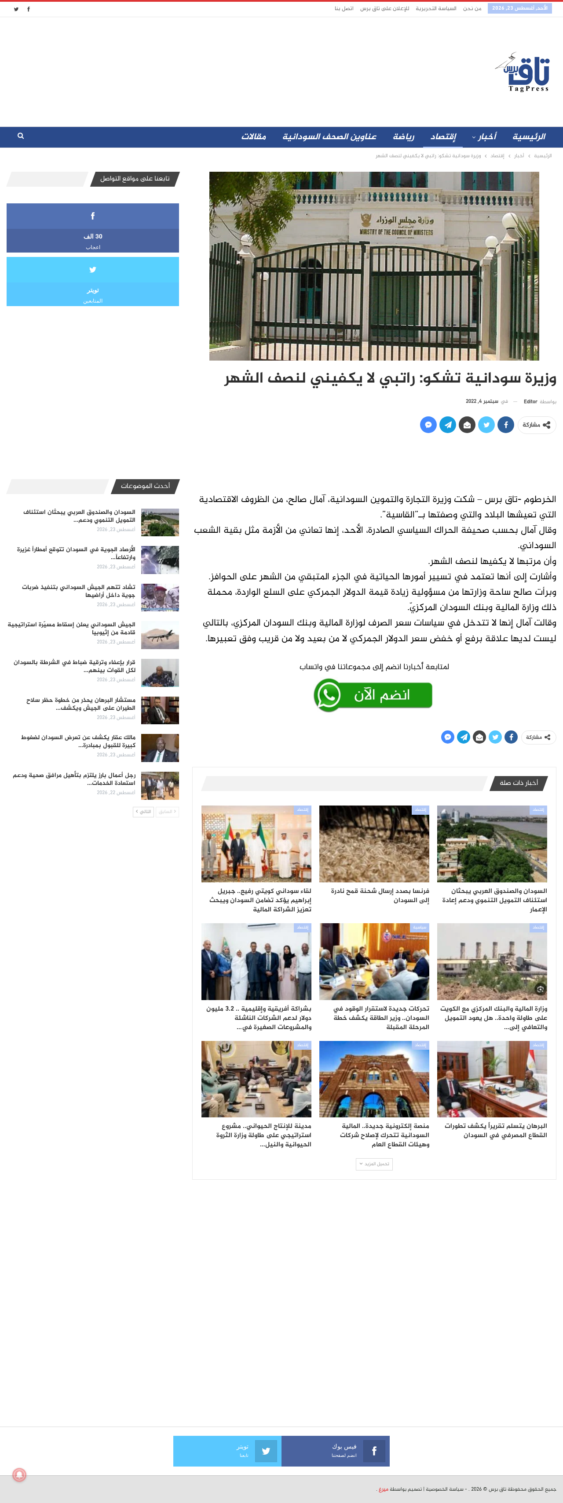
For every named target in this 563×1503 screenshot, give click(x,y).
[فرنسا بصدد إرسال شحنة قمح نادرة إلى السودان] (374, 844)
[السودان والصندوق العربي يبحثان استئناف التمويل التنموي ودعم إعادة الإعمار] (492, 844)
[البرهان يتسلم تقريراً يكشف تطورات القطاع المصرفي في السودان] (492, 1079)
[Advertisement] (204, 70)
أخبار (487, 137)
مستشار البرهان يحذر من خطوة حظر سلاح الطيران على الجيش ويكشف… (80, 704)
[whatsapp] (374, 686)
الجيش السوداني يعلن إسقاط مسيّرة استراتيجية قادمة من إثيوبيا (71, 629)
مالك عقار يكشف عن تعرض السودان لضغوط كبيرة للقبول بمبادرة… (78, 742)
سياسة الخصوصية (445, 1489)
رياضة (403, 137)
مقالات (253, 137)
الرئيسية (528, 137)
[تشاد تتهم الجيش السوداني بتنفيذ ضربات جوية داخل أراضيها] (160, 598)
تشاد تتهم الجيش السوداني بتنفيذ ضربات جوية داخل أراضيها (78, 591)
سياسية (419, 927)
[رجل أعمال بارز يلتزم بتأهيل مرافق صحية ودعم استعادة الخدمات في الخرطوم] (160, 786)
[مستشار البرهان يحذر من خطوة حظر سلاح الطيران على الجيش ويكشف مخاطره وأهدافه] (160, 711)
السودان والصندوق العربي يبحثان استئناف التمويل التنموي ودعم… (79, 516)
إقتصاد (443, 137)
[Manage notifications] (19, 1475)
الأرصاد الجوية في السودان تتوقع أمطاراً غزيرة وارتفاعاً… (76, 554)
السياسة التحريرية (436, 9)
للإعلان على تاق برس (384, 9)
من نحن (472, 9)
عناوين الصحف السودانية (329, 137)
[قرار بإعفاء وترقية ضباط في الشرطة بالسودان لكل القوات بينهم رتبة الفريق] (160, 673)
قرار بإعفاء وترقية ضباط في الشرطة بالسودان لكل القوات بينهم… (74, 667)
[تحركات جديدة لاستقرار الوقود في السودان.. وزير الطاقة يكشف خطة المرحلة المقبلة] (374, 961)
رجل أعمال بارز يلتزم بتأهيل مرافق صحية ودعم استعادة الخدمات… (74, 779)
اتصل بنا (344, 9)
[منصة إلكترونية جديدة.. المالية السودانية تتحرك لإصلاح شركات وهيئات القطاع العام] (374, 1079)
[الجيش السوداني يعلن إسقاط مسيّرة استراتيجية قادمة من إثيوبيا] (160, 635)
